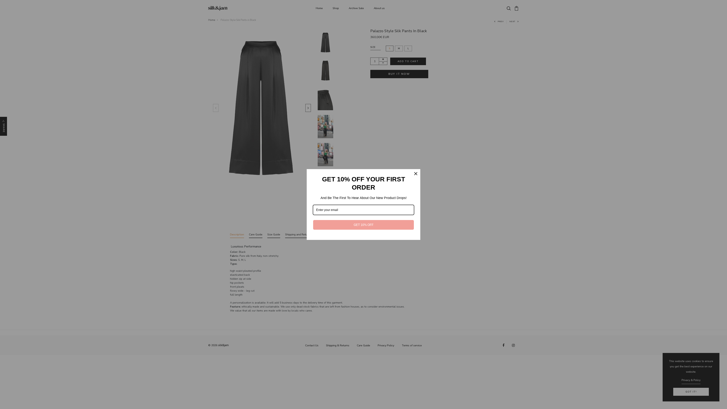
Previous (215, 108)
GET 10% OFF (364, 224)
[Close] (415, 173)
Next (307, 108)
